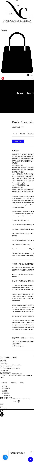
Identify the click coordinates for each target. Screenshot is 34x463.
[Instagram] (17, 411)
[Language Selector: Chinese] (17, 78)
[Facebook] (17, 415)
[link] (18, 141)
